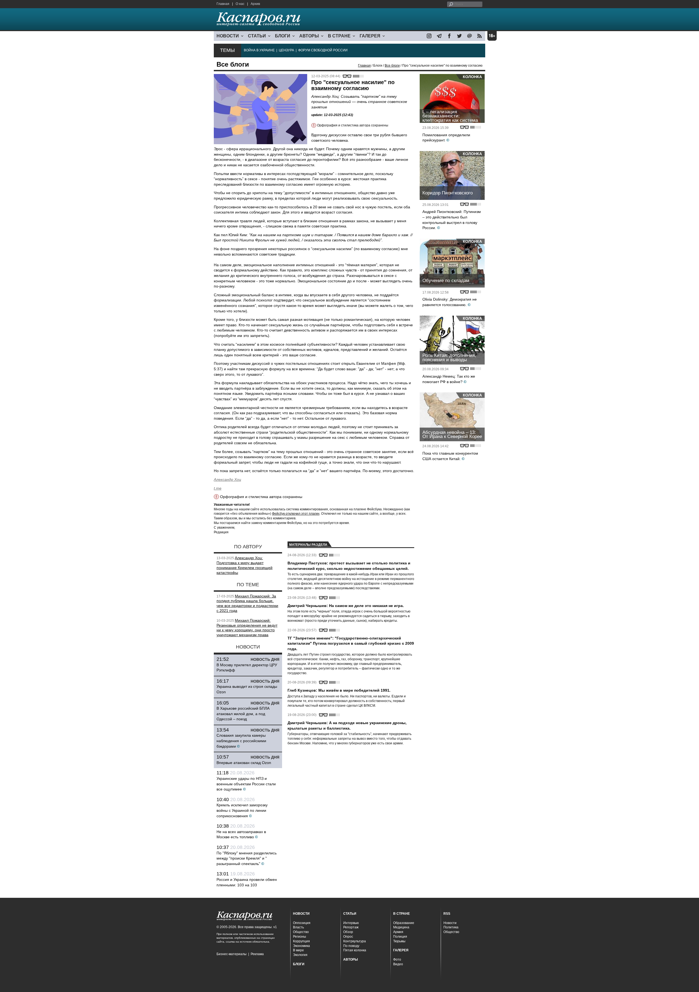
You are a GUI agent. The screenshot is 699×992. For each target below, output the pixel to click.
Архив (255, 4)
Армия (398, 932)
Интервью (351, 923)
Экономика (301, 946)
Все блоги (392, 65)
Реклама (257, 954)
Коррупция (301, 941)
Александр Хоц (227, 479)
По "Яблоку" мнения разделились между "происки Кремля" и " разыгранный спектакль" (247, 858)
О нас (240, 4)
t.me (217, 488)
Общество (301, 932)
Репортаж (351, 927)
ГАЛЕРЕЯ (370, 36)
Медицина (401, 927)
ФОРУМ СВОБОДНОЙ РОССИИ (323, 50)
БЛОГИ (282, 36)
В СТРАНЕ (339, 36)
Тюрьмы (399, 941)
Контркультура (354, 941)
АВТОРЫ (309, 36)
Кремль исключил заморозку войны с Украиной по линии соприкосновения (242, 810)
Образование (403, 923)
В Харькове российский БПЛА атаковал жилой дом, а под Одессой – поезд (243, 713)
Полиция (400, 936)
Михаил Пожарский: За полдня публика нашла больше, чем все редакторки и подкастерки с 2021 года (247, 603)
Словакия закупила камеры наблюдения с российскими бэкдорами (241, 740)
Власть (298, 927)
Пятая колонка (354, 950)
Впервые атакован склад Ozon (244, 762)
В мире (298, 950)
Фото (397, 959)
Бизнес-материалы (232, 954)
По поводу (351, 946)
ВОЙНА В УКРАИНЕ (259, 50)
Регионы (299, 936)
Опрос (348, 936)
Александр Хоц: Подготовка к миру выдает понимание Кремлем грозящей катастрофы (245, 565)
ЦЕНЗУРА (286, 50)
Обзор (348, 932)
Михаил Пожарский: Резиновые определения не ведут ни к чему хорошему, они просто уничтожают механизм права (247, 627)
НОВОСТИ (228, 36)
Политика (450, 927)
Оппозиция (301, 923)
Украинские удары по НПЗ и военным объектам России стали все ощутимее (246, 783)
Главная (223, 4)
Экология (300, 955)
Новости (450, 923)
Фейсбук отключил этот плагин (295, 514)
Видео (398, 964)
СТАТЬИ (257, 36)
